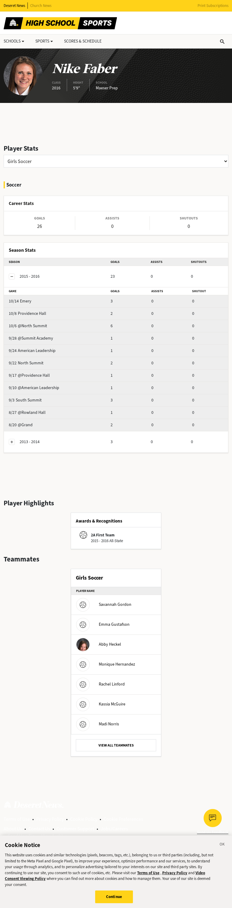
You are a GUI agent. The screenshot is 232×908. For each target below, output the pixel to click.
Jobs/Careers (114, 829)
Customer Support (75, 829)
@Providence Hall (29, 375)
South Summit (25, 400)
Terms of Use (17, 819)
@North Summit (28, 326)
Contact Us (39, 829)
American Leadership (32, 350)
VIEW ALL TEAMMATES (116, 745)
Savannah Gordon (115, 604)
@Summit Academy (31, 338)
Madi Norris (109, 724)
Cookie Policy (83, 819)
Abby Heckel (110, 644)
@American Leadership (34, 388)
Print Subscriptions (213, 5)
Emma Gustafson (114, 624)
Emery (20, 301)
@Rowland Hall (27, 412)
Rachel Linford (112, 684)
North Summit (26, 363)
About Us (13, 829)
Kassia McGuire (112, 704)
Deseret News (14, 5)
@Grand (21, 425)
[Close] (222, 845)
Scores (83, 41)
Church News (40, 5)
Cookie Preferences (123, 819)
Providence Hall (27, 313)
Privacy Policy (50, 819)
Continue (114, 896)
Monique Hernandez (117, 664)
